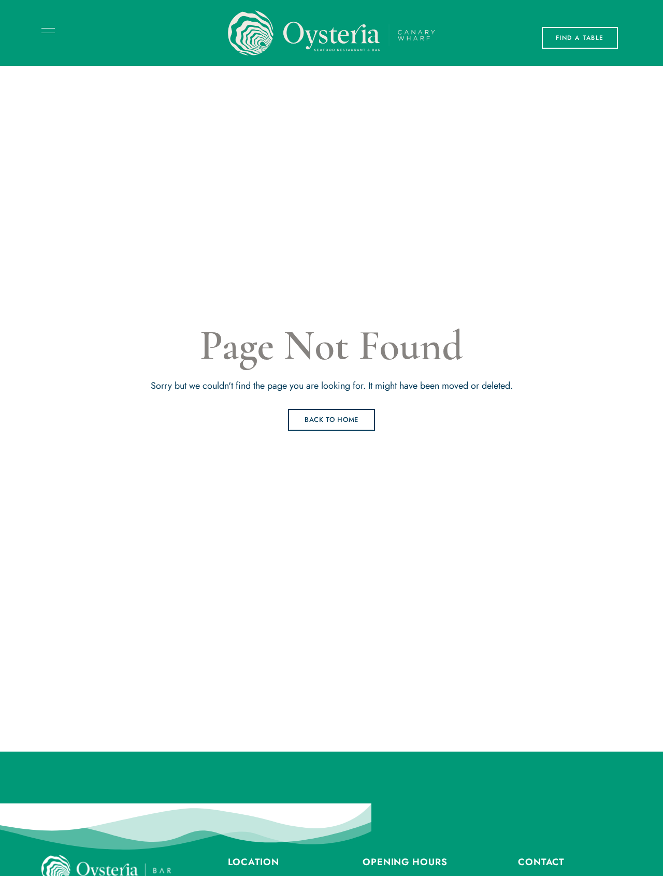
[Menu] (45, 30)
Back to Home (331, 420)
